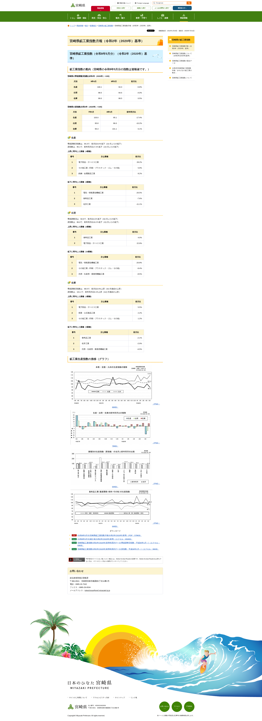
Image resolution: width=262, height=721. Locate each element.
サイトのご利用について (78, 697)
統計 (86, 26)
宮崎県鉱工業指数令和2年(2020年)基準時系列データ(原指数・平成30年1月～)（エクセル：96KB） (118, 549)
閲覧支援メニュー (125, 3)
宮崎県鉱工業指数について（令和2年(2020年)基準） (182, 55)
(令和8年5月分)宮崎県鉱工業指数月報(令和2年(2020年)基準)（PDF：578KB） (109, 535)
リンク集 (134, 697)
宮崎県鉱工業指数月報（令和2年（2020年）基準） (182, 47)
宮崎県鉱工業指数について (182, 78)
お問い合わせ (164, 706)
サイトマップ (120, 697)
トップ (72, 26)
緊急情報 (100, 8)
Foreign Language (143, 3)
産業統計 (93, 26)
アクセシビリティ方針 (101, 697)
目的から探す (121, 8)
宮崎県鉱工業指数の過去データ (182, 62)
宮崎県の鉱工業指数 (105, 26)
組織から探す (141, 8)
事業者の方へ (182, 8)
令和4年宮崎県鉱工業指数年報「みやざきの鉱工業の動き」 (182, 70)
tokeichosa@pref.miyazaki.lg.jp (97, 590)
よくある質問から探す (162, 8)
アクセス (177, 706)
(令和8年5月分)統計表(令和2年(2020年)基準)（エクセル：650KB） (105, 539)
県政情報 (80, 26)
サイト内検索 (153, 3)
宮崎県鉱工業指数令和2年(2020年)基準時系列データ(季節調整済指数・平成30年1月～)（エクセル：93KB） (118, 544)
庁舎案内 (189, 706)
